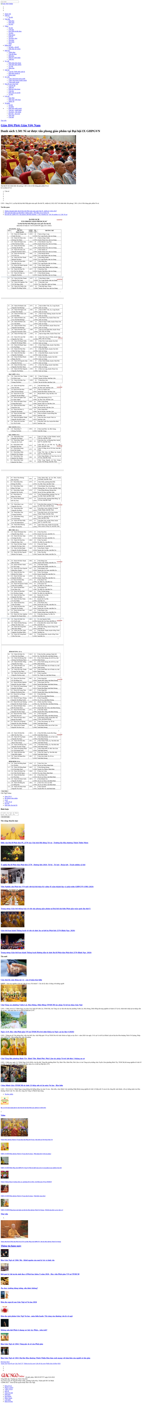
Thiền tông (12, 52)
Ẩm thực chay (13, 38)
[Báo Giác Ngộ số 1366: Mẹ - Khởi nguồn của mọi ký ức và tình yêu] (5, 1256)
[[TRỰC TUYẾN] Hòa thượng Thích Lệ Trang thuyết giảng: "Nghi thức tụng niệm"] (5, 1192)
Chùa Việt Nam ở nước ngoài (18, 80)
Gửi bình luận (5, 817)
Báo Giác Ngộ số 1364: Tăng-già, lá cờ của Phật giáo (22, 1344)
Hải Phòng (8, 1396)
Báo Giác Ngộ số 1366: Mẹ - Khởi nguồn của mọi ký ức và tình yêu (27, 1260)
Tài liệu (11, 33)
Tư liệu (11, 94)
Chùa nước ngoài (14, 82)
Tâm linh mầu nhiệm (15, 64)
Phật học (7, 50)
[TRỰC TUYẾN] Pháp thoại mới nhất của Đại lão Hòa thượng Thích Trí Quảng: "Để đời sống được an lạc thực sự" (32, 1210)
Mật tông (11, 56)
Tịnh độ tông (13, 54)
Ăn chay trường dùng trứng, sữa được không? (19, 1288)
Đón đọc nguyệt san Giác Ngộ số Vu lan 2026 (19, 1302)
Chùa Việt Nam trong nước (17, 78)
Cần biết (11, 117)
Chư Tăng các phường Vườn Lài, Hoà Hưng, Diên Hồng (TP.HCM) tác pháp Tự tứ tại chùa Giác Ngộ (41, 1005)
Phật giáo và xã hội (14, 92)
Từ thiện (7, 103)
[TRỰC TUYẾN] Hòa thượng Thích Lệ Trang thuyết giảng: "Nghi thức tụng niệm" (23, 1196)
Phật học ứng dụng (14, 89)
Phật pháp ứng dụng (15, 63)
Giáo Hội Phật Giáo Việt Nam (20, 125)
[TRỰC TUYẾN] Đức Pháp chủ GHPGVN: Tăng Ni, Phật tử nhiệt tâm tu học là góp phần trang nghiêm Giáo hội (31, 1168)
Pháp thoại (12, 35)
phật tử (7, 1391)
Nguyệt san (10, 1363)
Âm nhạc (11, 40)
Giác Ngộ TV (19, 1363)
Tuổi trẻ (7, 70)
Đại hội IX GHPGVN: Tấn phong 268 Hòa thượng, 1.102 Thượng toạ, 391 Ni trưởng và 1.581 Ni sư (36, 214)
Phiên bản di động (51, 1363)
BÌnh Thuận (8, 1398)
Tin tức (11, 17)
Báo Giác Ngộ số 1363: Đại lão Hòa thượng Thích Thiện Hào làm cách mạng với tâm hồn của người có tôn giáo (45, 1358)
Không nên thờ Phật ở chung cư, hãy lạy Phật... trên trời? (24, 1330)
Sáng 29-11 (8, 796)
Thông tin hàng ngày (11, 1246)
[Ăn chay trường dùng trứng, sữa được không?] (5, 1284)
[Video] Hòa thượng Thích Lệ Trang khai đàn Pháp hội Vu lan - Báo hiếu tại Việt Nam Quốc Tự (27, 1139)
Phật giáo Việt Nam (15, 100)
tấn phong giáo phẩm (11, 798)
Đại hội (7, 803)
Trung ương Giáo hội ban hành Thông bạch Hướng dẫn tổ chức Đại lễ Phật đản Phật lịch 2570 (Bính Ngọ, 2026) (46, 953)
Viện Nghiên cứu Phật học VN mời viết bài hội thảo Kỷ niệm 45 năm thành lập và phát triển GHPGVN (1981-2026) (47, 887)
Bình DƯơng (9, 1401)
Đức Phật (11, 98)
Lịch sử (7, 96)
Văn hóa (7, 19)
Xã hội (11, 105)
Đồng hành (12, 75)
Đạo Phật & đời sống (15, 31)
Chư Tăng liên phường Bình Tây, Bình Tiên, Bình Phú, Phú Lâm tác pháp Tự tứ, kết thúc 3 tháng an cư (43, 1058)
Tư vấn (7, 61)
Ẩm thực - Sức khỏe (15, 112)
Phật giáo (11, 22)
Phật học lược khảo (14, 57)
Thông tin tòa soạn (29, 1363)
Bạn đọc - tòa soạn (14, 114)
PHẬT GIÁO (9, 1387)
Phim (10, 43)
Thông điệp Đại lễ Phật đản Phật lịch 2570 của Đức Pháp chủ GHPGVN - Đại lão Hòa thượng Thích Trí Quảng (31, 1241)
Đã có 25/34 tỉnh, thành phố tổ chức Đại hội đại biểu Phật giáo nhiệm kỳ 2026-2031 (23, 1107)
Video (6, 26)
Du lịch (11, 24)
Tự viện (7, 77)
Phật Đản (7, 1394)
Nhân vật (11, 101)
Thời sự (7, 15)
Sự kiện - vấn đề (14, 47)
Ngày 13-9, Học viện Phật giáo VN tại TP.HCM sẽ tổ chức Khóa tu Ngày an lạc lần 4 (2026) (37, 1032)
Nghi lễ (11, 36)
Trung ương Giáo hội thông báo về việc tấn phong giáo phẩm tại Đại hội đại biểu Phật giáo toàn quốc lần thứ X (46, 909)
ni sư (6, 800)
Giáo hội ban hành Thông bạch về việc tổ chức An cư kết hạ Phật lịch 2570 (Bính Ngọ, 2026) (38, 931)
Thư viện (11, 115)
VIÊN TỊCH (9, 1389)
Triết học (11, 59)
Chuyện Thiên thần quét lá (17, 71)
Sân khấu (11, 42)
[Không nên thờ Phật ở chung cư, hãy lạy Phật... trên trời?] (5, 1326)
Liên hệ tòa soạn (41, 1363)
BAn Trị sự (8, 1386)
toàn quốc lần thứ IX (11, 805)
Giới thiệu (8, 1400)
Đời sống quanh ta (14, 73)
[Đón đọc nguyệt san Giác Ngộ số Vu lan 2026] (5, 1298)
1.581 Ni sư (8, 802)
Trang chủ (8, 14)
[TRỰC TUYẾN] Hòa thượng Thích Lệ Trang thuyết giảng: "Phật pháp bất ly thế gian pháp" (26, 1153)
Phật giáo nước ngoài (15, 108)
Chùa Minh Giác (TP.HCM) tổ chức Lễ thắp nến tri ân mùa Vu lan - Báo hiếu (32, 1085)
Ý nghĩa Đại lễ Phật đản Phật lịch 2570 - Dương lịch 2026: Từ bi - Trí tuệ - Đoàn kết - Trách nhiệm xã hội (43, 865)
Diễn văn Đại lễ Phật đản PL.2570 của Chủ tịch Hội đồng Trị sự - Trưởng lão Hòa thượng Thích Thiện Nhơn (44, 843)
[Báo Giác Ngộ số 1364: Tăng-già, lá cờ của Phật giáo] (5, 1340)
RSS (59, 1363)
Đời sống (11, 21)
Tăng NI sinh (9, 1393)
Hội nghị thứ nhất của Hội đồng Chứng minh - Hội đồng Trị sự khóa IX (27, 213)
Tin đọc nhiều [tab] (9, 1094)
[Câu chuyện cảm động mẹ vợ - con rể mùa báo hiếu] (14, 976)
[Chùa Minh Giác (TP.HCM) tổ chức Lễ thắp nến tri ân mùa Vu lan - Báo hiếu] (14, 1081)
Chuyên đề (12, 85)
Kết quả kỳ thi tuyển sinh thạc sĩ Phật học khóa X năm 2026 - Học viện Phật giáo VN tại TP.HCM (40, 1274)
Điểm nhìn (8, 45)
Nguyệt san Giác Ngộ (11, 84)
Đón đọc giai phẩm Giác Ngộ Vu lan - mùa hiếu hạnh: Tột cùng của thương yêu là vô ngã (37, 1316)
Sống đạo (11, 68)
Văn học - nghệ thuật (15, 110)
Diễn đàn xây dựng (14, 49)
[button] (4, 1362)
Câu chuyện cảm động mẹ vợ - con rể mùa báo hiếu (21, 980)
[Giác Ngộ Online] (13, 1377)
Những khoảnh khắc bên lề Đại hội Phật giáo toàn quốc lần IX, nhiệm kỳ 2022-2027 (31, 211)
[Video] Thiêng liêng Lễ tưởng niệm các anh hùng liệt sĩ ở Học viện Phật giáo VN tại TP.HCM (26, 1182)
